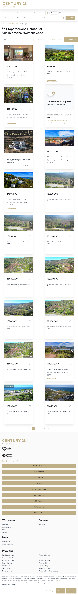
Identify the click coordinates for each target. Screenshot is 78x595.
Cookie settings (48, 591)
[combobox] (67, 13)
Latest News (6, 542)
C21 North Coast (39, 466)
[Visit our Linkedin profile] (13, 461)
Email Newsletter (7, 544)
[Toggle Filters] (64, 18)
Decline (60, 591)
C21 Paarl (39, 483)
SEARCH (70, 18)
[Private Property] (39, 455)
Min (25, 18)
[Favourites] (30, 66)
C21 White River (39, 507)
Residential (11, 24)
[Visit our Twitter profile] (3, 461)
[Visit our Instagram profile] (6, 461)
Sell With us (43, 525)
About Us (5, 525)
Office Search (6, 530)
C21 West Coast (39, 513)
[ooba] (39, 449)
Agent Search (6, 527)
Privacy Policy (57, 580)
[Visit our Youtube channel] (17, 461)
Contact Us (5, 532)
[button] (56, 13)
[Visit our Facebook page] (10, 461)
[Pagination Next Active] (9, 39)
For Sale (18, 24)
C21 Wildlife (39, 501)
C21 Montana (39, 478)
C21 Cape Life (39, 472)
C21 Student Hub (39, 495)
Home (3, 24)
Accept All (71, 591)
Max (45, 18)
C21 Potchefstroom (39, 489)
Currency (7, 18)
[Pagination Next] (48, 428)
